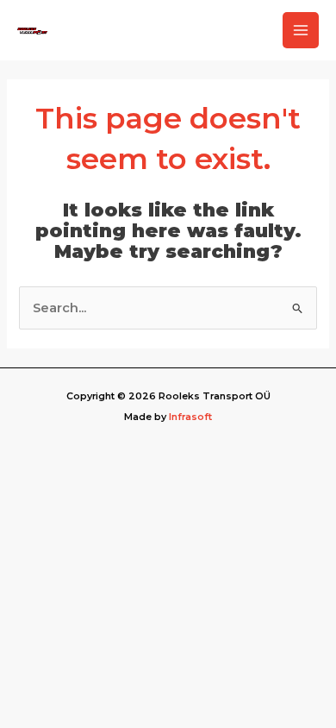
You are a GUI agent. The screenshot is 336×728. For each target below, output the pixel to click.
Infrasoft (190, 417)
